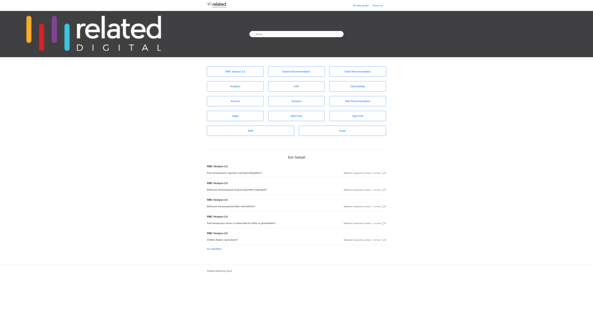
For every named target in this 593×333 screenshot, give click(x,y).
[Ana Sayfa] (216, 6)
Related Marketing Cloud (219, 270)
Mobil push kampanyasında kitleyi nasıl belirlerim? (231, 206)
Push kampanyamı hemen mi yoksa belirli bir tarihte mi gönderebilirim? (241, 223)
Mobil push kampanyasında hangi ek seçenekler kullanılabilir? (237, 189)
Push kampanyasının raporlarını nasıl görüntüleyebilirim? (234, 172)
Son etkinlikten (214, 248)
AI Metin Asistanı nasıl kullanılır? (222, 239)
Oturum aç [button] (378, 5)
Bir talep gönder (361, 5)
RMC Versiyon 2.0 (217, 166)
